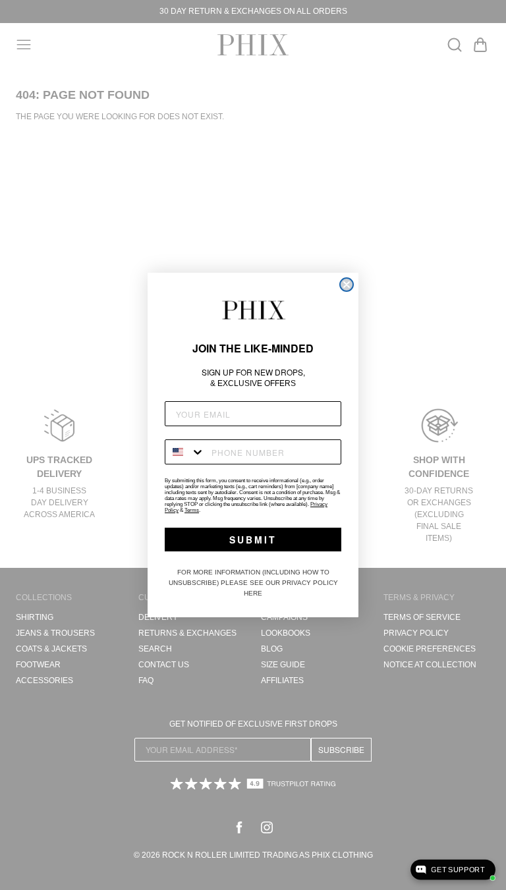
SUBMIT (253, 539)
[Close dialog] (346, 284)
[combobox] (185, 452)
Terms (191, 510)
